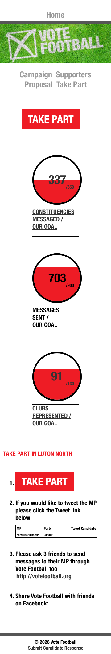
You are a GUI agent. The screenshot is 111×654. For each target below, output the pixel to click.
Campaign (36, 74)
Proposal (39, 84)
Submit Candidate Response (55, 648)
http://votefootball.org (44, 576)
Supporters (73, 74)
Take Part (71, 84)
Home (55, 14)
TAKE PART (51, 119)
